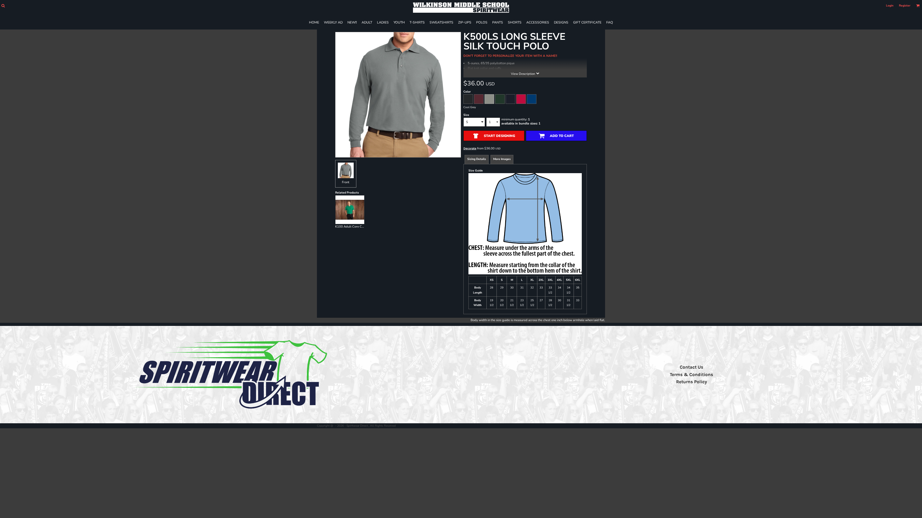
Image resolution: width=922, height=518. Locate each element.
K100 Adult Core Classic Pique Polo (360, 226)
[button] (3, 5)
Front (345, 182)
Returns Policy (691, 381)
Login (889, 5)
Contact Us (691, 367)
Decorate (469, 148)
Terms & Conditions (691, 374)
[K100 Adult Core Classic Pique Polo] (349, 209)
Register (904, 5)
